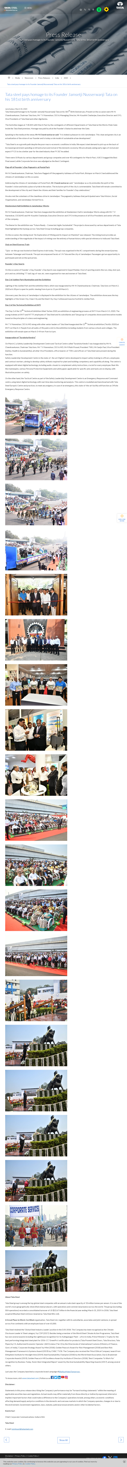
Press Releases (44, 78)
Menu (29, 8)
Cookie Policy (32, 1456)
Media (17, 78)
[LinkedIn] (59, 1378)
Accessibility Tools (98, 9)
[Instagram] (66, 1378)
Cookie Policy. (30, 1464)
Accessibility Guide (106, 9)
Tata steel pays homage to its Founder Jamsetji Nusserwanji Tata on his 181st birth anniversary (43, 84)
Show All (63, 1440)
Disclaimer (9, 1456)
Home (81, 9)
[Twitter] (55, 1378)
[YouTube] (62, 1378)
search (89, 9)
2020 (66, 78)
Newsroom (29, 78)
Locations (93, 9)
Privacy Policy (20, 1456)
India (57, 78)
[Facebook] (52, 1378)
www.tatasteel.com (30, 1378)
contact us (85, 9)
